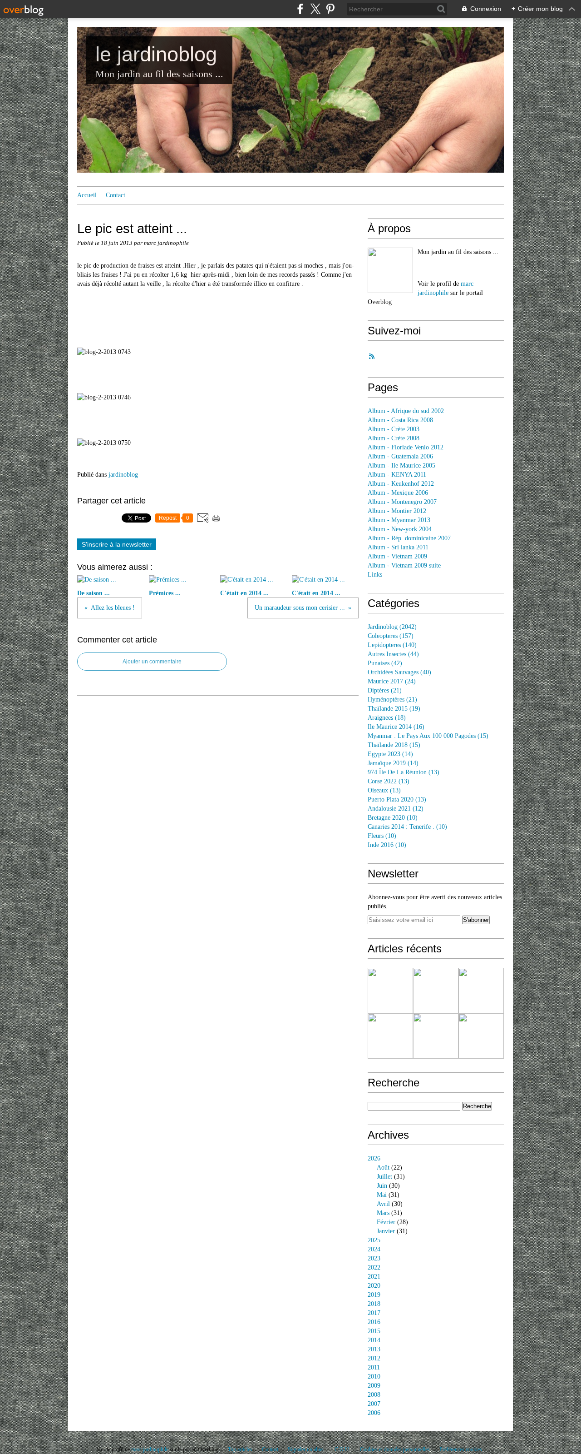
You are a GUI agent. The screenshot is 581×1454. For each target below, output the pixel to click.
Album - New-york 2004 (400, 529)
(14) (390, 754)
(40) (399, 672)
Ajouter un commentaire (152, 661)
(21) (385, 690)
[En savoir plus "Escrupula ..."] (481, 990)
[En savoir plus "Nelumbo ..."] (481, 1036)
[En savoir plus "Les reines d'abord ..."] (390, 990)
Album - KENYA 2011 (397, 474)
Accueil (87, 195)
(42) (385, 663)
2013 (374, 1349)
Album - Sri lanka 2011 (398, 547)
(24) (392, 681)
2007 (374, 1403)
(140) (392, 645)
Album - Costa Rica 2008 (400, 420)
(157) (391, 635)
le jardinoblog (156, 54)
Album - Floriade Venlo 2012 (405, 447)
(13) (403, 772)
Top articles (240, 1449)
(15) (428, 735)
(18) (387, 717)
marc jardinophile (149, 1449)
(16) (396, 726)
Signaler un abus (306, 1449)
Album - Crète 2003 (393, 429)
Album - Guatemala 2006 (400, 456)
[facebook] (300, 9)
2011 (374, 1367)
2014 (374, 1340)
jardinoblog (123, 474)
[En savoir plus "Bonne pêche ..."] (435, 990)
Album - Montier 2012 (397, 511)
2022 (374, 1267)
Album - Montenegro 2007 (402, 501)
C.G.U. (342, 1449)
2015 (374, 1331)
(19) (394, 708)
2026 (374, 1158)
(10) (393, 817)
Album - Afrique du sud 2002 (406, 411)
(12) (395, 808)
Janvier (386, 1231)
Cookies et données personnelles (395, 1449)
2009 (374, 1385)
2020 (374, 1285)
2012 (374, 1358)
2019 (374, 1294)
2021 (374, 1276)
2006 (374, 1412)
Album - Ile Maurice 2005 (401, 465)
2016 (374, 1322)
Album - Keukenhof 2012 (401, 483)
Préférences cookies (460, 1449)
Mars (383, 1213)
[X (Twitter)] (315, 9)
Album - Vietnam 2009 (397, 556)
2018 (374, 1303)
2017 (374, 1313)
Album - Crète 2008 (393, 438)
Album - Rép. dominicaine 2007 (409, 538)
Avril (383, 1203)
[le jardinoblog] (390, 270)
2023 (374, 1258)
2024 (374, 1249)
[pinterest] (330, 9)
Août (383, 1167)
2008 (374, 1394)
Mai (382, 1194)
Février (386, 1222)
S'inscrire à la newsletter (117, 544)
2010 (374, 1376)
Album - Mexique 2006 (398, 492)
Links (375, 574)
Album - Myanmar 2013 (399, 520)
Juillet (384, 1176)
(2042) (392, 626)
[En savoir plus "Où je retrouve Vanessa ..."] (435, 1036)
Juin (382, 1185)
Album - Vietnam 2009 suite (404, 565)
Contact (115, 195)
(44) (393, 654)
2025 (374, 1240)
